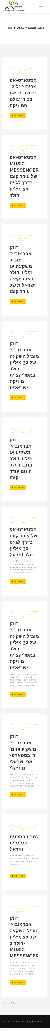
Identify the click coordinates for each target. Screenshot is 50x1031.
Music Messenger (24, 71)
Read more (17, 115)
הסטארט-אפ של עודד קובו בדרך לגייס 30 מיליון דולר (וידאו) (23, 542)
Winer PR (34, 69)
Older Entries (10, 1003)
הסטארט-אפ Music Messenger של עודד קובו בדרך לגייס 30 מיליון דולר (24, 176)
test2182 (5, 1030)
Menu (41, 6)
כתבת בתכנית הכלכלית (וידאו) (24, 843)
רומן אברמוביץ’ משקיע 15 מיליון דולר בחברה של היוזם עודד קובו (21, 458)
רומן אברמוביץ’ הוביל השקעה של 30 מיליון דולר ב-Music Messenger (24, 936)
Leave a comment (19, 73)
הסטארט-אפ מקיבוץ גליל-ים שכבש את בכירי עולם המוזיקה (23, 93)
